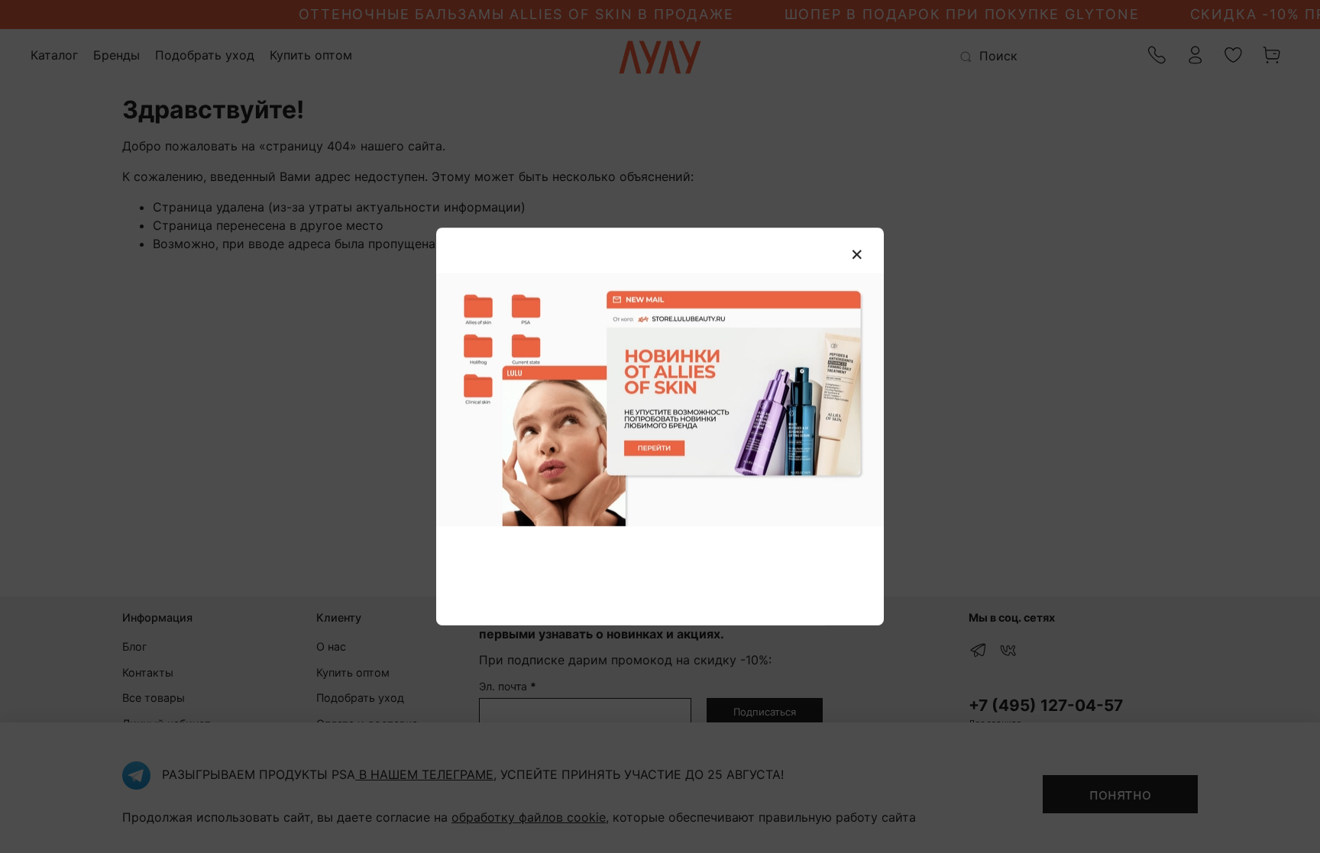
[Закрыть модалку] (857, 255)
